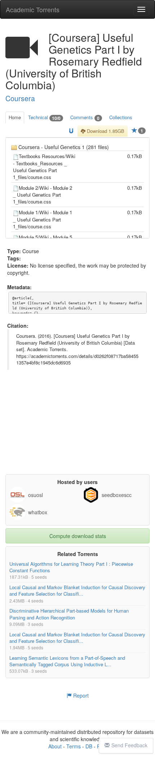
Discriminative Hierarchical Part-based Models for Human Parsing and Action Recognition (69, 614)
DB (88, 746)
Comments (84, 117)
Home (15, 117)
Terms (73, 746)
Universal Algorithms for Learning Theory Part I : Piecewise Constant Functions (71, 567)
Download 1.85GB (104, 130)
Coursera (20, 98)
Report (80, 695)
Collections (120, 117)
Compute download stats (77, 535)
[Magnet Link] (71, 131)
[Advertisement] (77, 429)
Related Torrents (77, 553)
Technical (44, 117)
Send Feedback (129, 745)
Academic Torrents (32, 9)
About (55, 746)
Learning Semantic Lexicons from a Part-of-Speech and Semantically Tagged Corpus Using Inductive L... (67, 661)
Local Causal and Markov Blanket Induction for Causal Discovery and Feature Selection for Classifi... (77, 590)
